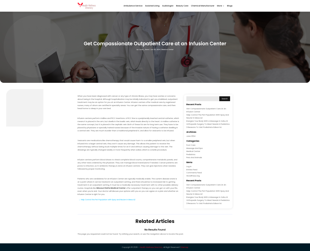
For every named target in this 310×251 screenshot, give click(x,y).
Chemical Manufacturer (202, 5)
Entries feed (191, 169)
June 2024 (190, 136)
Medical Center (168, 49)
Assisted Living (152, 5)
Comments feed (194, 172)
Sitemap (184, 247)
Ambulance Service (133, 5)
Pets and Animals (194, 157)
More (219, 5)
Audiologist (167, 5)
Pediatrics (190, 154)
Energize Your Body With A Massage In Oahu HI (207, 121)
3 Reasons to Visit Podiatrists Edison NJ (204, 127)
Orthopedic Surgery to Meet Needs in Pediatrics (208, 124)
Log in (188, 166)
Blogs (229, 5)
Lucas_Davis (144, 49)
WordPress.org (193, 175)
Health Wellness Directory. (151, 247)
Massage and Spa (194, 148)
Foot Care (190, 145)
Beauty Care (182, 5)
